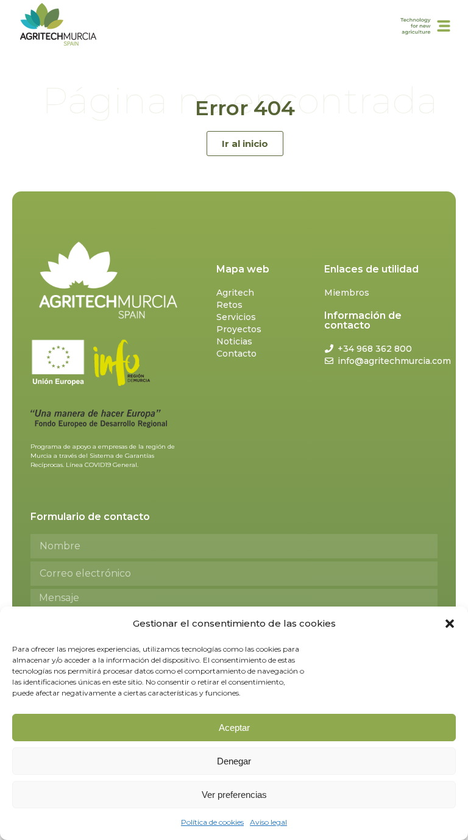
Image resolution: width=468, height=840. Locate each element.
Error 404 (245, 108)
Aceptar (234, 727)
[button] (450, 624)
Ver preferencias (234, 794)
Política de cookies (212, 822)
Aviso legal (268, 822)
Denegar (234, 761)
